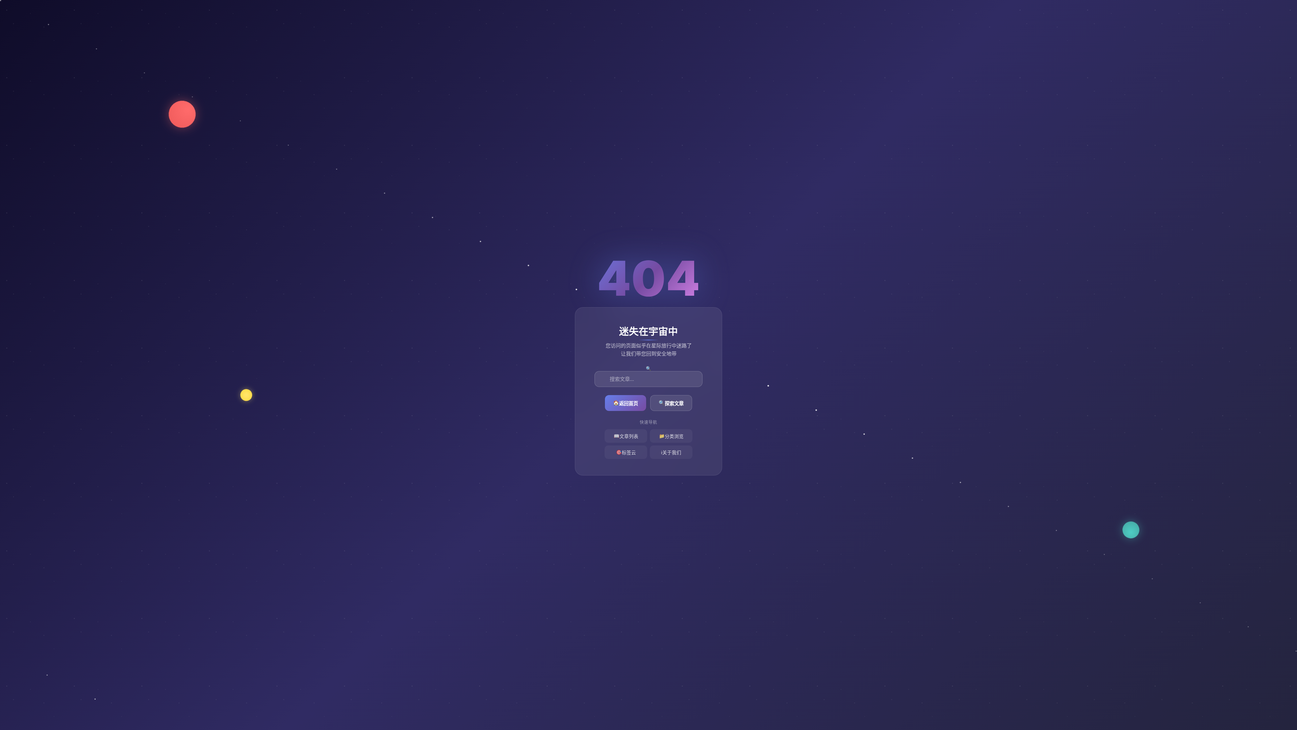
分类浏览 (671, 436)
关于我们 (671, 453)
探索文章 (671, 403)
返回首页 (625, 403)
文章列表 (626, 436)
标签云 (626, 452)
